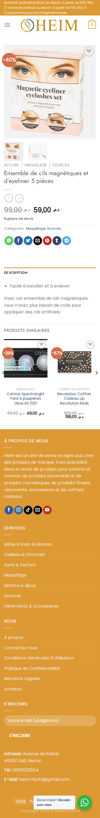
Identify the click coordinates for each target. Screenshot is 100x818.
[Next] (87, 91)
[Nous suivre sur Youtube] (47, 510)
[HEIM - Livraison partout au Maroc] (49, 25)
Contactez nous (20, 648)
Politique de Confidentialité (32, 668)
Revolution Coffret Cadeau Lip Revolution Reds (74, 399)
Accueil (11, 165)
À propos (13, 637)
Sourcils (61, 165)
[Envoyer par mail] (37, 240)
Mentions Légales (22, 678)
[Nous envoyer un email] (37, 510)
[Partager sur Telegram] (66, 240)
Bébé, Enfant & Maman (28, 544)
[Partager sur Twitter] (28, 240)
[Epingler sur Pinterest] (47, 240)
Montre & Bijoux (20, 585)
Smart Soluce (67, 810)
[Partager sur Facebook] (18, 240)
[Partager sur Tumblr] (57, 240)
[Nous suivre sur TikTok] (28, 510)
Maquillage (36, 165)
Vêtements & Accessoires (31, 606)
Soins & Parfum (19, 565)
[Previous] (12, 91)
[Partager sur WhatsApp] (9, 240)
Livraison (13, 689)
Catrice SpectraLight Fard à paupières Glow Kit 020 (26, 399)
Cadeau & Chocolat (24, 554)
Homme (12, 596)
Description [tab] (15, 272)
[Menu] (7, 24)
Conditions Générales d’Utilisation (39, 658)
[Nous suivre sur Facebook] (9, 510)
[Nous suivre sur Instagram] (18, 510)
